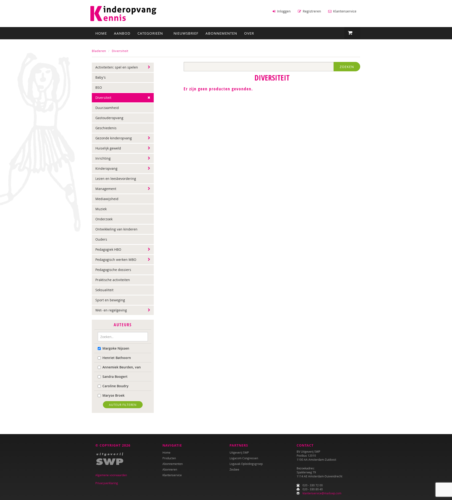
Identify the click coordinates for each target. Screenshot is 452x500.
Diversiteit (120, 51)
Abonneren (169, 469)
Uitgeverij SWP (239, 452)
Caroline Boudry (115, 386)
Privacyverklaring (106, 483)
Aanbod (122, 33)
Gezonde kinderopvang (113, 138)
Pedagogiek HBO (108, 249)
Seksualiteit (104, 290)
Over (249, 33)
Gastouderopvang (109, 118)
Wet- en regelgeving (111, 310)
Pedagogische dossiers (113, 269)
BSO (98, 87)
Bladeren (99, 51)
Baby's (100, 77)
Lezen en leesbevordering (115, 178)
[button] (352, 33)
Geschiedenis (106, 128)
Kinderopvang (106, 168)
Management (105, 188)
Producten (169, 458)
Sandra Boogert (115, 376)
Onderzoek (104, 219)
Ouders (101, 239)
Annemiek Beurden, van (121, 367)
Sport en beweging (110, 300)
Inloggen (283, 11)
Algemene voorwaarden (111, 475)
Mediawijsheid (106, 199)
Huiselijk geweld (108, 148)
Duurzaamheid (107, 107)
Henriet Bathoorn (116, 357)
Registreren (311, 11)
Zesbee (234, 469)
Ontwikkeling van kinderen (116, 229)
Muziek (101, 209)
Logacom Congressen (244, 458)
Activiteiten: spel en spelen (116, 67)
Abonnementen (221, 33)
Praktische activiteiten (112, 280)
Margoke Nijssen (115, 348)
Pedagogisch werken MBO (115, 259)
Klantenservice (344, 11)
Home (101, 33)
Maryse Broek (113, 395)
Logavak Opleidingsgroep (246, 464)
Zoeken (347, 67)
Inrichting (103, 158)
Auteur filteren (123, 405)
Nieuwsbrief (186, 33)
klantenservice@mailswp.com (322, 493)
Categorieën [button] (150, 33)
